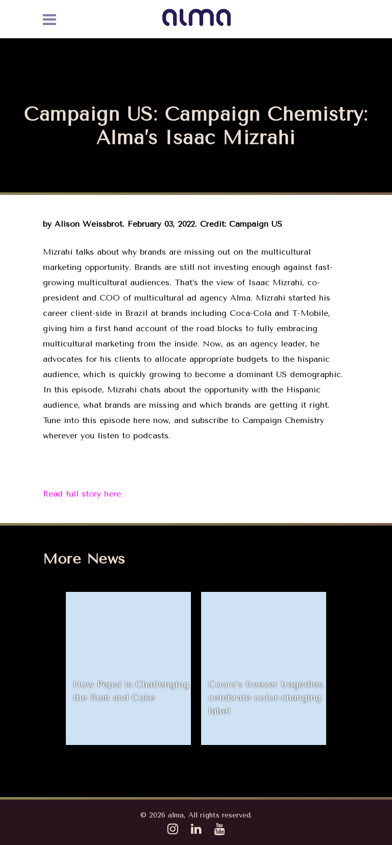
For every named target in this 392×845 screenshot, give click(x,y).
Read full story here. (83, 494)
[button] (55, 668)
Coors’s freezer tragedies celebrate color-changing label (265, 697)
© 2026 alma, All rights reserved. (196, 815)
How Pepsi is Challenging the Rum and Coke (131, 691)
